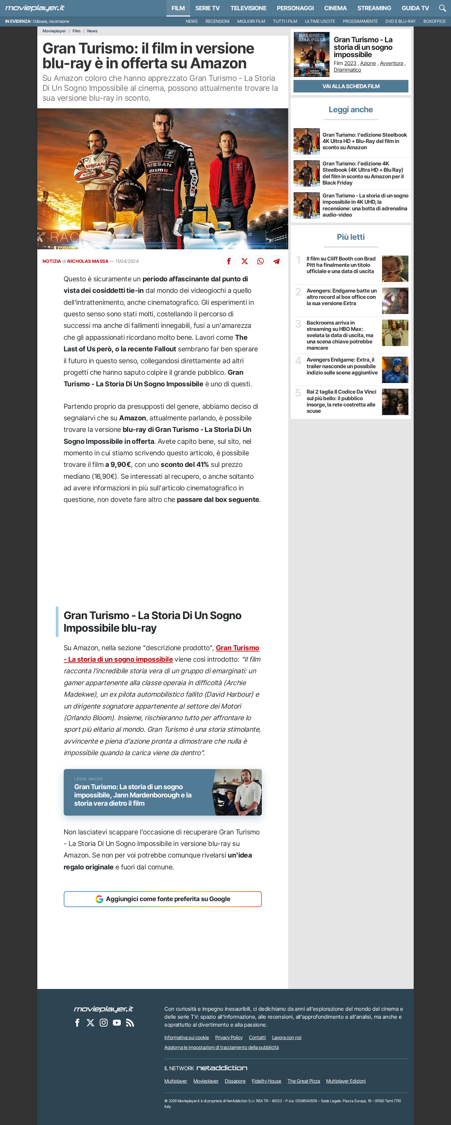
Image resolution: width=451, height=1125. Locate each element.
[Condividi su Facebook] (228, 261)
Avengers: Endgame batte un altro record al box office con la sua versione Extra (342, 297)
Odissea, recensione (51, 21)
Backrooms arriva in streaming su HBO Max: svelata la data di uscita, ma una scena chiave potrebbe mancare (340, 335)
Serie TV (207, 8)
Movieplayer (54, 31)
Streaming (374, 8)
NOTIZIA (52, 261)
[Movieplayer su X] (90, 1022)
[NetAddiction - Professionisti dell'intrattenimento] (222, 1068)
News (192, 21)
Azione (368, 63)
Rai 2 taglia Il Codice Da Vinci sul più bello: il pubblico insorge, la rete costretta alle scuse (341, 401)
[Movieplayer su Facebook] (77, 1022)
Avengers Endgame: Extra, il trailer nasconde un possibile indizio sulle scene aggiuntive (342, 366)
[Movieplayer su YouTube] (116, 1022)
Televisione (248, 8)
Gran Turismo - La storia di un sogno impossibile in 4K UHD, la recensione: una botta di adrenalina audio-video (365, 205)
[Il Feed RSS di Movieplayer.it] (130, 1022)
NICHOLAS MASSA (88, 261)
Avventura (391, 63)
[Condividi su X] (244, 261)
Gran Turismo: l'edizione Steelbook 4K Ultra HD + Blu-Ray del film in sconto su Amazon (365, 141)
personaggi (295, 8)
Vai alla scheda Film (351, 86)
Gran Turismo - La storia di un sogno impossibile (363, 47)
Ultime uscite (320, 21)
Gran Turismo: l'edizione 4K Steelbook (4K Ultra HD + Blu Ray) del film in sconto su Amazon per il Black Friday (363, 173)
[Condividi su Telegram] (276, 261)
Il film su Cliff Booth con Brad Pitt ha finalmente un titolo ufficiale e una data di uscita (341, 265)
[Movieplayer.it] (35, 8)
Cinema (335, 8)
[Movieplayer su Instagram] (103, 1022)
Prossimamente (360, 21)
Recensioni (217, 21)
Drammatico (347, 69)
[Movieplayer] (103, 1008)
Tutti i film (285, 21)
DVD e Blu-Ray (401, 21)
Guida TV (415, 8)
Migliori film (251, 21)
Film (178, 8)
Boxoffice (435, 21)
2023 (350, 63)
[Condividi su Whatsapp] (260, 261)
